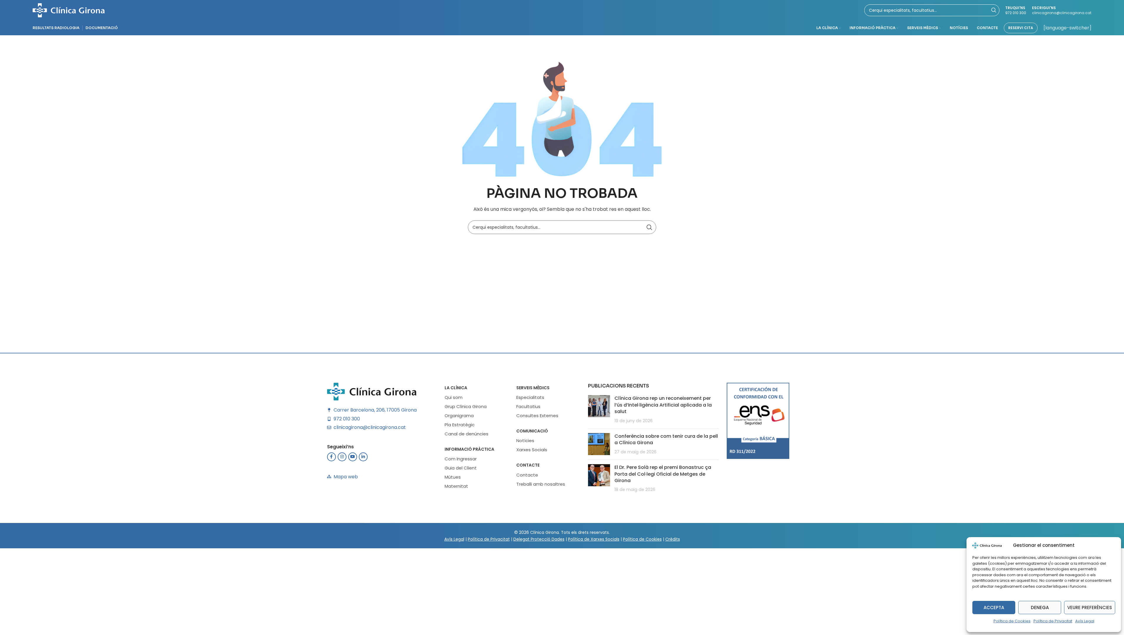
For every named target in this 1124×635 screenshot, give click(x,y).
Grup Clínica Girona (466, 406)
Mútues (453, 477)
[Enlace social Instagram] (342, 456)
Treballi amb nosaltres (540, 484)
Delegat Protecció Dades (538, 539)
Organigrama (459, 415)
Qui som (454, 397)
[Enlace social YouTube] (352, 456)
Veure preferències (1089, 607)
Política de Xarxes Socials (593, 539)
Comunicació (532, 431)
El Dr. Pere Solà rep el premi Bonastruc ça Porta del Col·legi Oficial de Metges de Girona (662, 474)
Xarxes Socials (531, 450)
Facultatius (528, 406)
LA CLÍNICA (456, 388)
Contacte (528, 465)
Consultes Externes (537, 415)
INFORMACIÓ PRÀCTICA (469, 449)
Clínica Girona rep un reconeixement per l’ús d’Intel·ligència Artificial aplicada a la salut (663, 405)
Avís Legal (1084, 621)
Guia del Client (461, 468)
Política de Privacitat (1052, 621)
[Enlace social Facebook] (331, 456)
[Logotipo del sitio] (69, 9)
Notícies (525, 440)
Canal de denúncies (466, 434)
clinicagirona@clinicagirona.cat (1061, 12)
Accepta (994, 607)
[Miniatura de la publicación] (599, 409)
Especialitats (530, 397)
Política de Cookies (1012, 621)
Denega (1040, 607)
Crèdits (672, 539)
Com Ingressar (461, 459)
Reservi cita (1020, 27)
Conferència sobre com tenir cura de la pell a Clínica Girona (666, 439)
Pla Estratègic (460, 425)
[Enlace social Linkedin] (363, 456)
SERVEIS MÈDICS (533, 388)
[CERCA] (649, 227)
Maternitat (456, 486)
